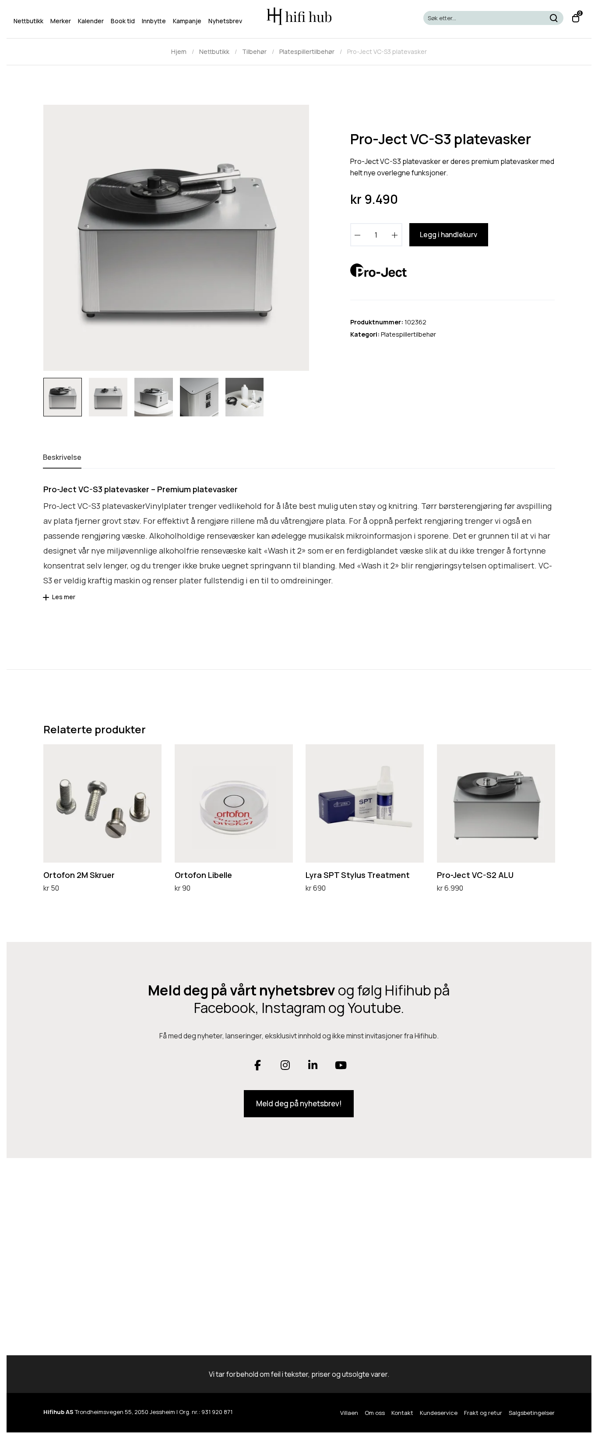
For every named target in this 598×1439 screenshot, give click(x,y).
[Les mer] (47, 600)
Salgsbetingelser (532, 1413)
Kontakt (402, 1413)
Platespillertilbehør (306, 51)
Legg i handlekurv (448, 234)
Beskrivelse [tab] (62, 457)
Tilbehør (254, 51)
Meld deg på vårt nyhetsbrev (241, 990)
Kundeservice (438, 1413)
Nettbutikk (214, 51)
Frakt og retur (483, 1413)
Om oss (375, 1413)
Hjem (178, 51)
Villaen (349, 1413)
